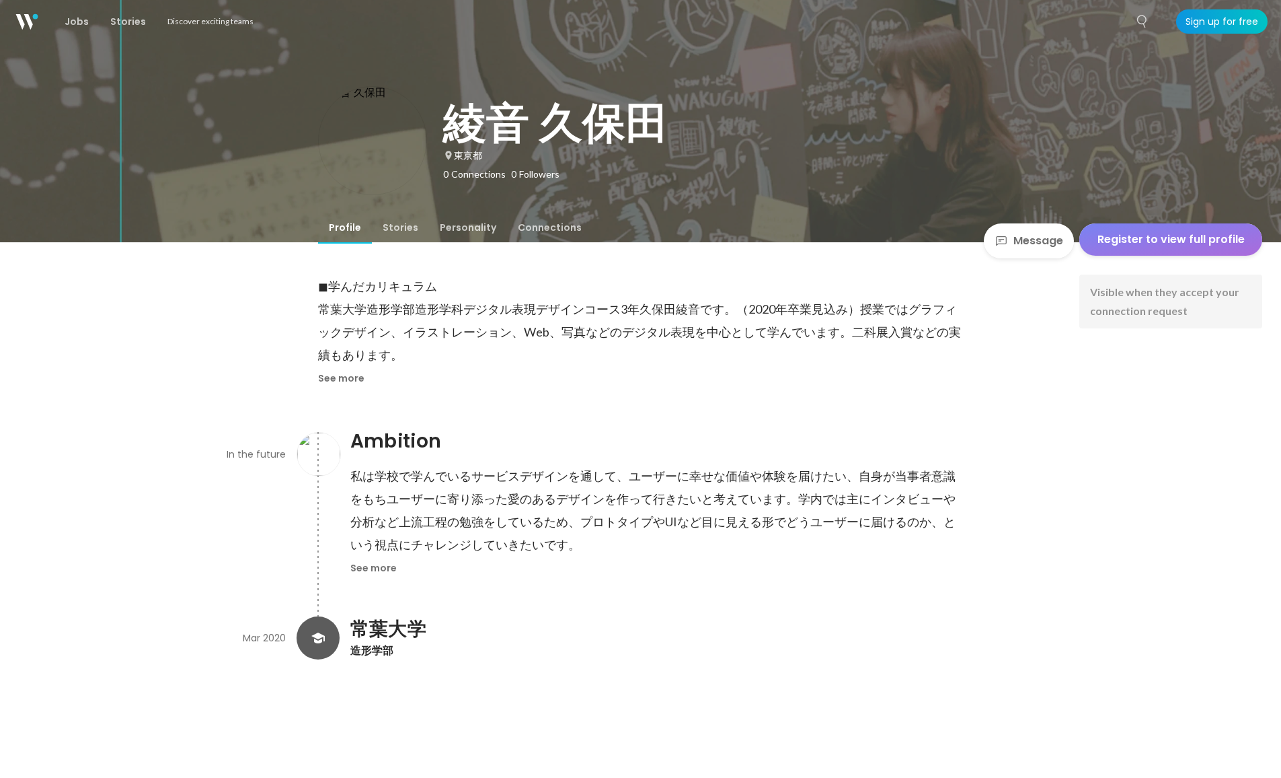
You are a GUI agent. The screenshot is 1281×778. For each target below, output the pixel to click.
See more (341, 378)
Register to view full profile (1171, 239)
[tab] (345, 227)
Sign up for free (1222, 21)
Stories (400, 227)
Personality (468, 227)
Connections (550, 227)
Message (1038, 240)
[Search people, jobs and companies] (1142, 21)
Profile (345, 227)
